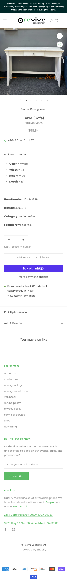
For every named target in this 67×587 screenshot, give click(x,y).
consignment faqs (16, 391)
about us (10, 373)
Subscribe (16, 476)
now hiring (10, 426)
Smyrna (50, 502)
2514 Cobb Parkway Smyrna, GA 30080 (28, 514)
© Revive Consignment (33, 544)
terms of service (14, 414)
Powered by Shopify (33, 549)
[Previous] (19, 100)
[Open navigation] (5, 20)
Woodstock (20, 506)
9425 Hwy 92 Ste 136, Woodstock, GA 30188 (31, 523)
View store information (21, 295)
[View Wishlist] (56, 20)
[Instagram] (13, 529)
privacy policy (12, 408)
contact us (11, 379)
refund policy (12, 403)
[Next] (47, 100)
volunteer (10, 397)
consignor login (13, 385)
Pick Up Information (16, 312)
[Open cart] (62, 20)
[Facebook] (5, 529)
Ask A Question (13, 323)
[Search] (51, 20)
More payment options (33, 277)
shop (7, 420)
